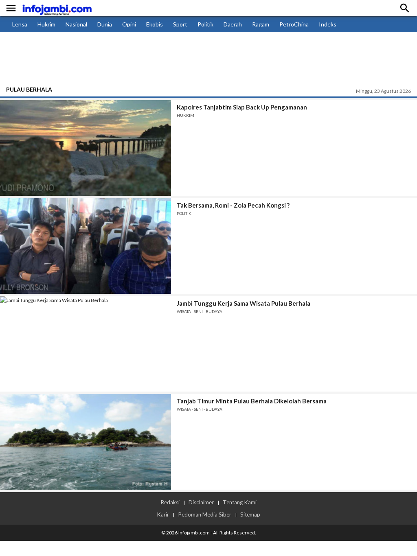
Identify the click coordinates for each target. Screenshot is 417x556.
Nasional (76, 24)
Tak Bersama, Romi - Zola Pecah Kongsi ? (233, 205)
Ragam (260, 24)
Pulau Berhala (29, 89)
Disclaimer (201, 502)
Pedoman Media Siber (204, 514)
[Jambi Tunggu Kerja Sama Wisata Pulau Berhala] (85, 344)
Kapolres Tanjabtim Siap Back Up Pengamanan (242, 107)
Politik (205, 24)
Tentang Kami (240, 502)
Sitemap (250, 514)
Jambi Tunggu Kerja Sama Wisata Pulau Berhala (243, 303)
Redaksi (170, 502)
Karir (163, 514)
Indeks (327, 24)
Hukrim (46, 24)
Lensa (19, 24)
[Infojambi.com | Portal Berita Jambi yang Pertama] (57, 8)
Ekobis (154, 24)
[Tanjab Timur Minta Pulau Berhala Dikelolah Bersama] (85, 442)
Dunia (104, 24)
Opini (129, 24)
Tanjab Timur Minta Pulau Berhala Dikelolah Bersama (252, 401)
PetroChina (294, 24)
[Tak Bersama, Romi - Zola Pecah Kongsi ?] (85, 246)
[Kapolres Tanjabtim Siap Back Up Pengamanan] (85, 148)
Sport (180, 24)
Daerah (233, 24)
